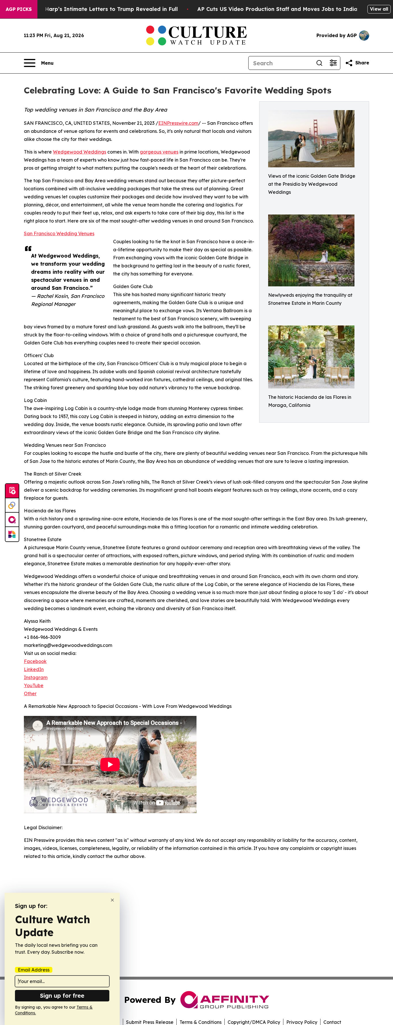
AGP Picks (19, 9)
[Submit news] (12, 491)
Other (30, 693)
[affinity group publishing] (12, 520)
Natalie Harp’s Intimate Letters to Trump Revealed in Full (101, 9)
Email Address (33, 970)
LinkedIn (34, 669)
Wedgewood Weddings (79, 152)
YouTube (33, 685)
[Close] (112, 900)
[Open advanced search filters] (333, 63)
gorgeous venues (159, 152)
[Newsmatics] (12, 534)
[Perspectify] (12, 505)
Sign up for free (62, 995)
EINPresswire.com (178, 123)
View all (379, 9)
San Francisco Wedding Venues (59, 233)
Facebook (35, 661)
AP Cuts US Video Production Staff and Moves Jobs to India (277, 9)
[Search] (319, 63)
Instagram (35, 677)
